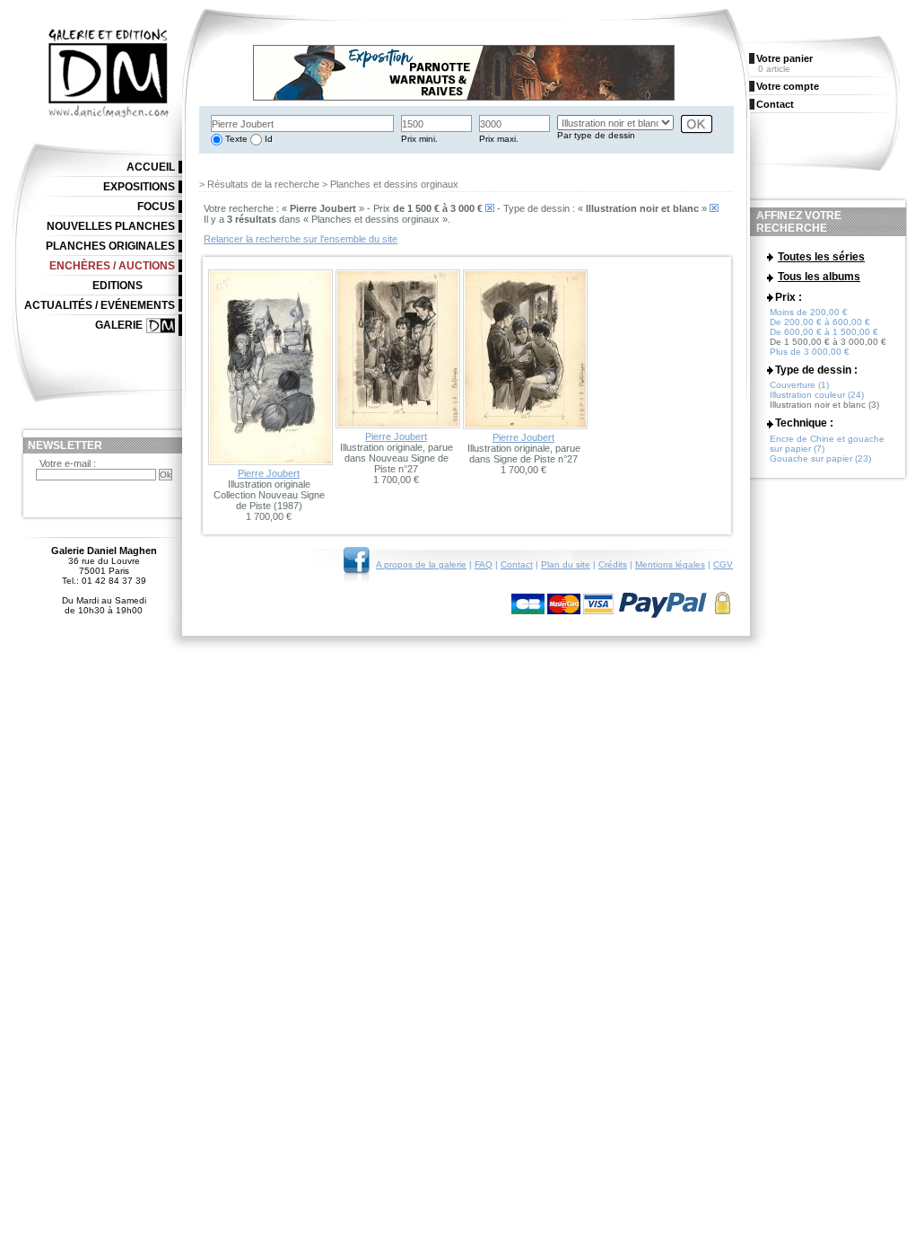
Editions (117, 285)
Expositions (139, 187)
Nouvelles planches (111, 226)
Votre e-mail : (67, 463)
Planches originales (110, 246)
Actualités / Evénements (99, 305)
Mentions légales (670, 564)
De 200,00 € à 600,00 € (820, 322)
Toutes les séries (821, 257)
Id (267, 139)
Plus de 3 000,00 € (810, 352)
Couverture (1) (799, 385)
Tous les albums (819, 276)
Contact (517, 564)
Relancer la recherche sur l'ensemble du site (300, 238)
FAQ (484, 564)
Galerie (119, 325)
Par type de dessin (596, 135)
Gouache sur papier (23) (820, 458)
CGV (723, 564)
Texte (235, 139)
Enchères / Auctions (112, 266)
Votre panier (784, 58)
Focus (156, 206)
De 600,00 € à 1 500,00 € (824, 332)
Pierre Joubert (269, 473)
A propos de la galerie (421, 564)
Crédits (612, 564)
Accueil (150, 167)
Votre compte (787, 86)
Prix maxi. (499, 139)
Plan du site (565, 564)
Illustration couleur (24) (817, 395)
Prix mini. (419, 139)
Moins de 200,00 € (809, 312)
